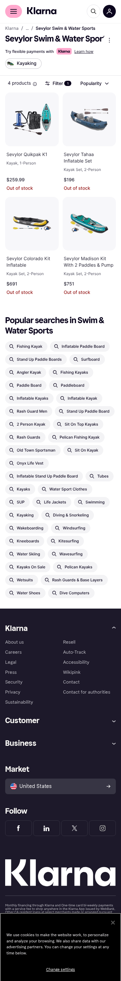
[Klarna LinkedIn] (46, 828)
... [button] (27, 28)
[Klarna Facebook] (18, 828)
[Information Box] (34, 84)
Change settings (60, 969)
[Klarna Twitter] (74, 828)
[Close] (113, 922)
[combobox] (94, 83)
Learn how (83, 51)
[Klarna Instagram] (102, 828)
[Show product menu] (109, 40)
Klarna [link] (11, 28)
